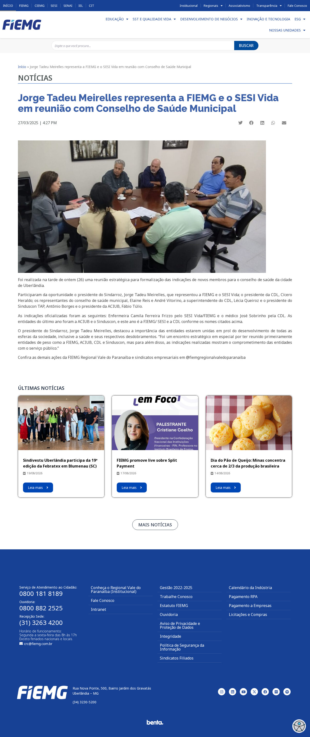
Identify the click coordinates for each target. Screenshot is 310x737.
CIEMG (40, 5)
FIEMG (24, 5)
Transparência (266, 5)
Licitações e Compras (248, 614)
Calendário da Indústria (250, 587)
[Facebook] (265, 691)
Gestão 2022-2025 (176, 587)
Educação (115, 19)
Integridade (170, 636)
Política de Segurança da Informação (182, 647)
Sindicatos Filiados (177, 658)
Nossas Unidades (285, 30)
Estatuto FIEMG (174, 605)
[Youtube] (243, 691)
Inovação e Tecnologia (268, 19)
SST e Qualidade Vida (152, 19)
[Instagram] (221, 691)
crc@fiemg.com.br (38, 643)
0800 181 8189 (41, 593)
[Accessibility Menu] (299, 726)
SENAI (67, 5)
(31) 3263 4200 (41, 622)
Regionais (211, 5)
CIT (91, 5)
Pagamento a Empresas (250, 605)
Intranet (98, 609)
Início (8, 5)
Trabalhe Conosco (176, 596)
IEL (80, 5)
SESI (54, 5)
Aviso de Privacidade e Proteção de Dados (180, 625)
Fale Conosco (297, 5)
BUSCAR (246, 45)
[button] (240, 122)
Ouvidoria (169, 614)
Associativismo (239, 5)
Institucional (189, 5)
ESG (297, 19)
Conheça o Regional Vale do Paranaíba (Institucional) (116, 589)
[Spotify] (287, 691)
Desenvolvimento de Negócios (209, 19)
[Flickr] (276, 691)
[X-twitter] (254, 691)
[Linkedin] (232, 691)
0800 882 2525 (41, 608)
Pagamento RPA (243, 596)
